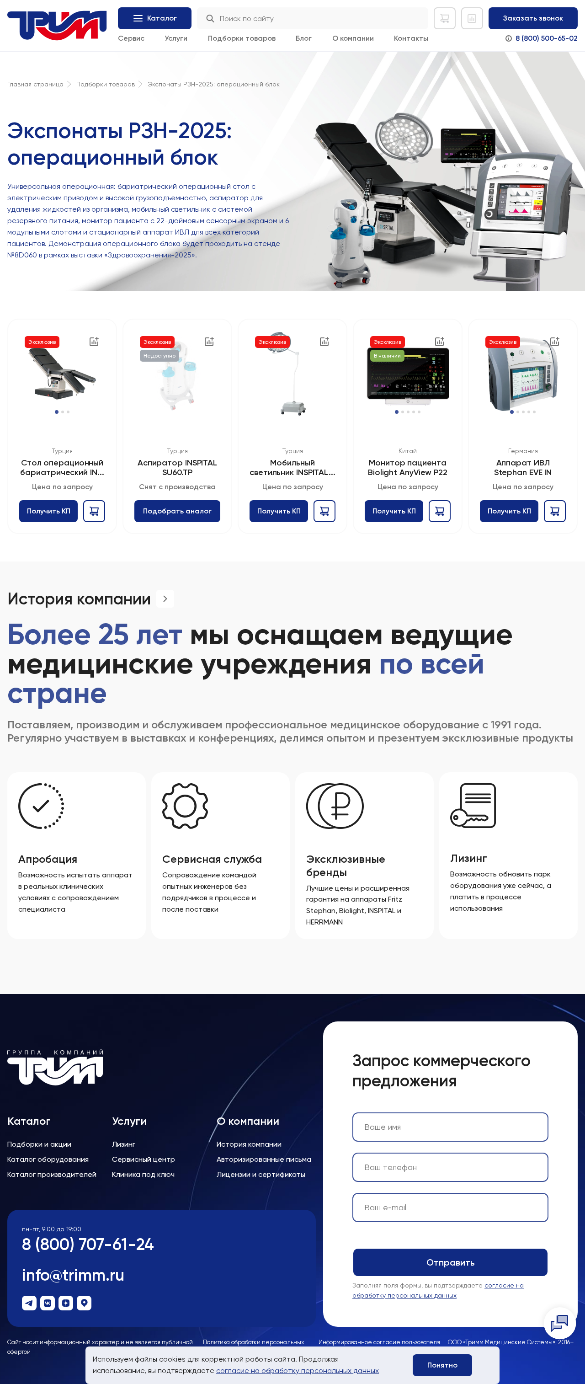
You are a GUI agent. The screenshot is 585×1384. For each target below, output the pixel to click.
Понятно (442, 1365)
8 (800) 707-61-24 (88, 1244)
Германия (523, 450)
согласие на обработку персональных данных (297, 1370)
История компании (249, 1144)
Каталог (29, 1121)
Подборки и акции (39, 1144)
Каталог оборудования (48, 1159)
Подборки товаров (242, 38)
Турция (62, 450)
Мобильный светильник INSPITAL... (292, 467)
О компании (353, 38)
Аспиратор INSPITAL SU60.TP (177, 467)
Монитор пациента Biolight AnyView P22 (407, 467)
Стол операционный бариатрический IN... (62, 467)
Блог (304, 38)
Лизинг (123, 1144)
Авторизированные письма (264, 1159)
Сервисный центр (143, 1159)
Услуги (176, 38)
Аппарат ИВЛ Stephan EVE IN (523, 467)
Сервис (131, 38)
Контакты (411, 38)
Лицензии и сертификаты (261, 1174)
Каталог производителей (51, 1174)
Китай (408, 450)
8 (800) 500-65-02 (547, 38)
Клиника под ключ (143, 1174)
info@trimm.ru (73, 1275)
